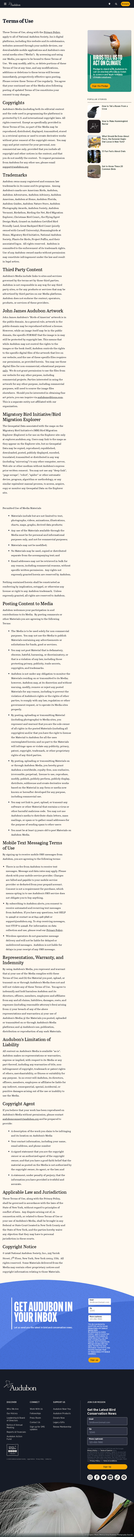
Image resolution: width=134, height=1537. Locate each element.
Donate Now (59, 1418)
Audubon (14, 4)
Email (92, 1300)
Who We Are (12, 1409)
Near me (109, 4)
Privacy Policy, (52, 32)
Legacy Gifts (59, 1422)
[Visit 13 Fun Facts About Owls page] (109, 156)
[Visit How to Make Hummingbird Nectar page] (109, 126)
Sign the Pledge (100, 86)
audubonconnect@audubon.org (21, 1119)
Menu (5, 4)
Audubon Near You (62, 1409)
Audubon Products (62, 1413)
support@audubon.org (16, 167)
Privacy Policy (54, 930)
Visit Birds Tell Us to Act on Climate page (109, 61)
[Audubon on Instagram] (90, 1477)
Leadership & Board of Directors (16, 1419)
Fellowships (35, 1413)
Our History (12, 1413)
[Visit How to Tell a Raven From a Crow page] (109, 111)
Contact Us (35, 1422)
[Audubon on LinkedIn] (110, 1477)
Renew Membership (62, 1427)
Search (116, 3)
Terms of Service (106, 1450)
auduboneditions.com (50, 397)
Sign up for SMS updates (37, 1428)
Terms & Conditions (110, 1461)
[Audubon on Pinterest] (124, 1477)
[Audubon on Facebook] (97, 1477)
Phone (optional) (96, 1317)
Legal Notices (31, 1459)
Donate (125, 4)
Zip (91, 1308)
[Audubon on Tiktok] (117, 1477)
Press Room (35, 1418)
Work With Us (36, 1409)
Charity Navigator (12, 1450)
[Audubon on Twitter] (103, 1477)
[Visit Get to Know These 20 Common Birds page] (109, 171)
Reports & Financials (16, 1432)
